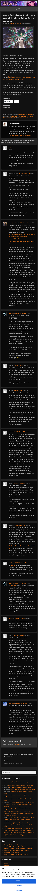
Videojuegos (6, 117)
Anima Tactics (14, 116)
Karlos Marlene (7, 836)
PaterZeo (11, 563)
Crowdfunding (21, 114)
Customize (19, 885)
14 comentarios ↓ (26, 23)
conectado (16, 744)
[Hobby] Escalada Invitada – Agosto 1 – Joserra (22, 823)
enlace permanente (24, 117)
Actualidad (6, 865)
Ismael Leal (6, 808)
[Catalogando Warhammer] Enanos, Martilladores (20, 785)
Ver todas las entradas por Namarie (20, 136)
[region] (19, 880)
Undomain (11, 313)
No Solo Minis (29, 114)
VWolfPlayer (12, 703)
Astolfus (12, 565)
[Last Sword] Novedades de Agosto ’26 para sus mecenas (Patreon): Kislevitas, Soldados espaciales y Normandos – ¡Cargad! (18, 830)
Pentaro (11, 618)
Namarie (19, 23)
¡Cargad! (6, 863)
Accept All (19, 881)
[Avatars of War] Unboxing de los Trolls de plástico (16, 850)
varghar (11, 147)
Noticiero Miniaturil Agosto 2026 (21, 836)
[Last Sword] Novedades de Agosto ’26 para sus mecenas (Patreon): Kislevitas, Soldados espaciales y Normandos (19, 804)
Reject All (19, 890)
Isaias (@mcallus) (13, 223)
